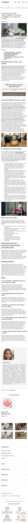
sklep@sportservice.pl (6, 493)
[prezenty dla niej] (21, 426)
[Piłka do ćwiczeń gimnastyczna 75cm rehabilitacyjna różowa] (7, 403)
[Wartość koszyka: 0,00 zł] (23, 2)
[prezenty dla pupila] (21, 435)
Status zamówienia (6, 450)
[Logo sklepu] (5, 2)
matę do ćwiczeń (19, 152)
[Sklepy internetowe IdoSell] (14, 503)
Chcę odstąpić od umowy (7, 455)
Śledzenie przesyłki (6, 453)
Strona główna (7, 7)
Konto (3, 464)
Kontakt (3, 458)
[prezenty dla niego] (7, 435)
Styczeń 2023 (12, 390)
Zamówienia (5, 447)
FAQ (5, 59)
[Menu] (26, 2)
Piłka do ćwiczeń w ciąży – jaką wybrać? (13, 52)
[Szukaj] (15, 2)
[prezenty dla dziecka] (7, 426)
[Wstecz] (2, 8)
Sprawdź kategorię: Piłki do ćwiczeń (14, 94)
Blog (13, 7)
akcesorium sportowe (21, 38)
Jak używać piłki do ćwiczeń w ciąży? (12, 53)
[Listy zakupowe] (19, 2)
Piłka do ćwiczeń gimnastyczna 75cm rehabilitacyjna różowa (5, 413)
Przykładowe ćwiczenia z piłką (10, 54)
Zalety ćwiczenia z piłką (9, 55)
